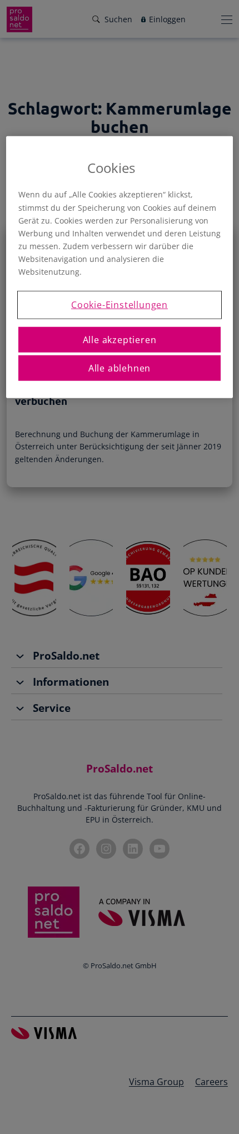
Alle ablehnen (119, 368)
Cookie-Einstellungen (119, 305)
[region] (119, 267)
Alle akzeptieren (120, 339)
